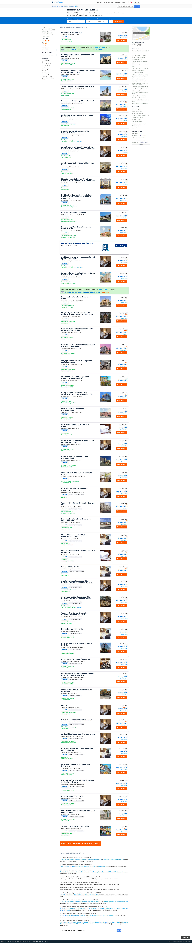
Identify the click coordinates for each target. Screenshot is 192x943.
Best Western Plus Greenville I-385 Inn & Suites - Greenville (78, 345)
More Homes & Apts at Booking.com (77, 243)
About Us (8, 941)
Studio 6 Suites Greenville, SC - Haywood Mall (74, 409)
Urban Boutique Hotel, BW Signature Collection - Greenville (77, 781)
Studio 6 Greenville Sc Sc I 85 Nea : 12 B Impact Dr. (78, 551)
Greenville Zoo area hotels (138, 57)
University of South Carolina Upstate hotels (140, 100)
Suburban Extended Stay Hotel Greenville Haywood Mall (75, 377)
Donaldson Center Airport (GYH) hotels (139, 62)
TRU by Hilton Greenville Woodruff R (77, 86)
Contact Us (3, 941)
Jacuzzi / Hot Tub (48, 76)
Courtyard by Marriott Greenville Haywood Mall (115, 901)
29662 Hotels (135, 135)
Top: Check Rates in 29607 (48, 29)
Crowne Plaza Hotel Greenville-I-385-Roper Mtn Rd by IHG (77, 329)
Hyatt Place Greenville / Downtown (76, 720)
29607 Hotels (45, 31)
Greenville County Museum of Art (140, 86)
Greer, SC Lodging (136, 119)
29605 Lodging (135, 142)
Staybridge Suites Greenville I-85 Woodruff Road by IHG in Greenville (77, 313)
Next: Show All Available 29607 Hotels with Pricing (79, 844)
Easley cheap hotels (137, 126)
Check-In (88, 19)
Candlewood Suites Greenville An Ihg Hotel (77, 164)
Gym (45, 67)
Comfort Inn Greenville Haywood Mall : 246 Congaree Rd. (78, 441)
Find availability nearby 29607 (74, 19)
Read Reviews (124, 168)
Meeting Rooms (47, 69)
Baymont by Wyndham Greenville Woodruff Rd (76, 227)
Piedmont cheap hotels (137, 117)
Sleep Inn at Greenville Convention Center (76, 473)
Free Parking (47, 65)
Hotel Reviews (124, 572)
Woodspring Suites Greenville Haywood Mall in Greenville (74, 614)
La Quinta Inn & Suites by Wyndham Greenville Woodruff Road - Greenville (78, 148)
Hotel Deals (99, 2)
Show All (141, 144)
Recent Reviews (123, 76)
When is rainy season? (47, 34)
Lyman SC (134, 128)
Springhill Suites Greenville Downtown (78, 734)
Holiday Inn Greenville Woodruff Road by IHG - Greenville (78, 258)
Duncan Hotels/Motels (137, 121)
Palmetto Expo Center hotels (139, 55)
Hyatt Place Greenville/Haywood (75, 659)
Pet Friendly (46, 60)
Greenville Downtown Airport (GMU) (140, 51)
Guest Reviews (123, 37)
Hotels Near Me (26, 941)
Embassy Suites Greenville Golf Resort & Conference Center (78, 71)
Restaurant (46, 74)
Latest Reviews (123, 60)
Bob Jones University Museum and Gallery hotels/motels (140, 83)
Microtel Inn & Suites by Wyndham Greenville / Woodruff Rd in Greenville (78, 180)
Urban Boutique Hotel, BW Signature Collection (100, 915)
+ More (44, 79)
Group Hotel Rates (108, 2)
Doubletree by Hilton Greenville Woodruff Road (75, 132)
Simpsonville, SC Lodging (138, 113)
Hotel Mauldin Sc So (70, 567)
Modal (64, 705)
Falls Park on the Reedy (137, 72)
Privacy (20, 941)
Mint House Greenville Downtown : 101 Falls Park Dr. (78, 811)
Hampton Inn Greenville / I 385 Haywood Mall (74, 457)
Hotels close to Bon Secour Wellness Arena (140, 65)
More (123, 2)
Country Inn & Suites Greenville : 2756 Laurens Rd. (77, 55)
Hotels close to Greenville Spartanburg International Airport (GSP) (140, 92)
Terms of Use (14, 941)
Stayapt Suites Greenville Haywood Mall (70, 895)
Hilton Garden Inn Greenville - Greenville (74, 489)
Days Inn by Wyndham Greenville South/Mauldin (76, 519)
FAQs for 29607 (46, 36)
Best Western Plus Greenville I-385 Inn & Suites (72, 915)
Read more (79, 141)
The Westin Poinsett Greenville (75, 826)
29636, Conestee (136, 137)
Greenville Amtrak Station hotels (139, 79)
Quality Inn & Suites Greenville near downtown (76, 690)
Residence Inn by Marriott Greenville (114, 860)
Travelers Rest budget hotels (139, 123)
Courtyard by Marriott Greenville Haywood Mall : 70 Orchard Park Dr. (77, 598)
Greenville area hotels (137, 111)
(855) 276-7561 (100, 47)
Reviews (125, 152)
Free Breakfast (47, 63)
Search (136, 6)
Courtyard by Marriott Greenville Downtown (75, 765)
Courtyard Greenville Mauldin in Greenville (75, 425)
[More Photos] (105, 41)
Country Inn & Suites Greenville (81, 872)
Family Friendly (47, 72)
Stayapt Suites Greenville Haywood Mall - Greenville (76, 361)
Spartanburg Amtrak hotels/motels (140, 103)
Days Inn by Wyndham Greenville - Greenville (76, 297)
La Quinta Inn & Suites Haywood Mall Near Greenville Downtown (77, 674)
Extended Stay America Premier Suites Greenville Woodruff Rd (78, 274)
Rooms (110, 19)
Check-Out (99, 19)
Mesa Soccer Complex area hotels (140, 88)
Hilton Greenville (102, 866)
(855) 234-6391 (42, 941)
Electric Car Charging (49, 78)
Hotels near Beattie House (138, 70)
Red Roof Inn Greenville (71, 32)
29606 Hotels (135, 140)
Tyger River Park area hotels (139, 98)
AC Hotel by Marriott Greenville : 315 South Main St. (77, 749)
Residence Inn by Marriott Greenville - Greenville (77, 116)
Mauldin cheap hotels (137, 109)
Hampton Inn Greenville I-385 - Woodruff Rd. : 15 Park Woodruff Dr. (77, 393)
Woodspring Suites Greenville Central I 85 (78, 503)
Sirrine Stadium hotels (137, 59)
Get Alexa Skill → (106, 50)
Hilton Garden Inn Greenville (73, 212)
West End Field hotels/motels (139, 81)
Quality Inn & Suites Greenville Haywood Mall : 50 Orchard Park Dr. (77, 582)
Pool (45, 62)
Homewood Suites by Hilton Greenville (78, 101)
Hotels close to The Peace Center (140, 74)
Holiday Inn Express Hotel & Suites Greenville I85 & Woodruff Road (102, 922)
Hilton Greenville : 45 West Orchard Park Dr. (76, 644)
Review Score (124, 278)
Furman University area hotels (139, 95)
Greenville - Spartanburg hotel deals (140, 115)
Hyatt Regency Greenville (72, 796)
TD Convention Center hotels (139, 53)
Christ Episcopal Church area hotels (140, 68)
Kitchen (45, 70)
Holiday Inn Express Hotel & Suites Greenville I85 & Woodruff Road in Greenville (76, 196)
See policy (79, 607)
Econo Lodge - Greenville (72, 629)
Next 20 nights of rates (47, 33)
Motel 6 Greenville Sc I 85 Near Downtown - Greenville (74, 535)
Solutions (117, 2)
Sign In (137, 2)
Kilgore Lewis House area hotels (139, 77)
